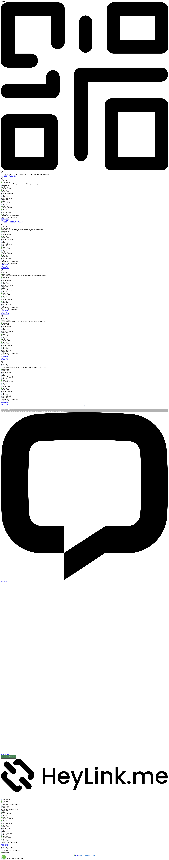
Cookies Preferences (8, 756)
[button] (84, 672)
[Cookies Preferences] (4, 857)
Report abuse (5, 754)
